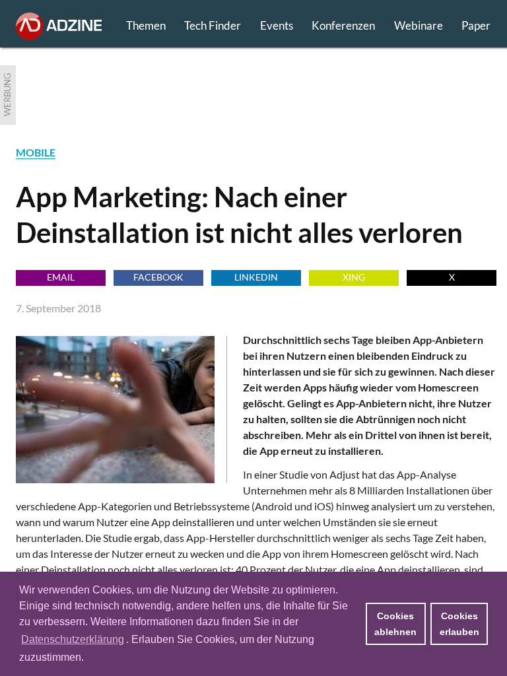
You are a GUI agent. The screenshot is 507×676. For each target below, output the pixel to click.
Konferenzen (343, 25)
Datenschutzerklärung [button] (72, 639)
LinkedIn (256, 277)
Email (61, 277)
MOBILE (35, 152)
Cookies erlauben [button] (459, 624)
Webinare (418, 25)
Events (276, 25)
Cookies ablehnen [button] (395, 624)
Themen (146, 25)
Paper (475, 25)
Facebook (158, 277)
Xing (354, 277)
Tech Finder (212, 25)
